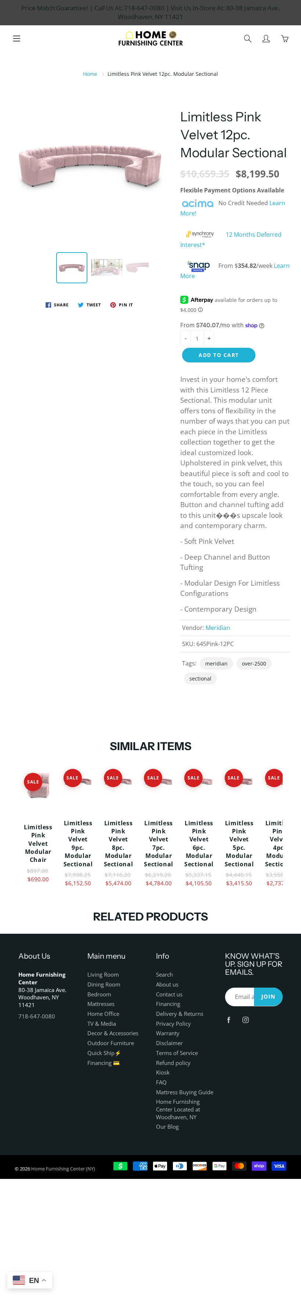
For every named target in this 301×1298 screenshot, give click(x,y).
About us (167, 984)
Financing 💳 (103, 1062)
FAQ (161, 1082)
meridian (216, 663)
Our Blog (167, 1126)
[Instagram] (245, 1020)
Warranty (167, 1033)
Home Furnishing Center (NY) (63, 1168)
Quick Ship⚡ (104, 1053)
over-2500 (254, 663)
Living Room (103, 974)
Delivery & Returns (179, 1013)
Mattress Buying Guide (184, 1092)
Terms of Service (177, 1053)
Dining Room (103, 984)
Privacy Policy (173, 1023)
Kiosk (163, 1072)
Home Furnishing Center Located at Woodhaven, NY (178, 1109)
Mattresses (101, 1003)
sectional (200, 678)
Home (90, 73)
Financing (168, 1003)
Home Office (103, 1013)
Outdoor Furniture (110, 1043)
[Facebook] (228, 1020)
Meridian (218, 628)
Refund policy (173, 1062)
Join (268, 996)
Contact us (169, 994)
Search (164, 974)
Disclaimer (169, 1043)
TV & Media (101, 1023)
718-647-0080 (36, 1016)
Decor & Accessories (112, 1033)
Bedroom (99, 994)
